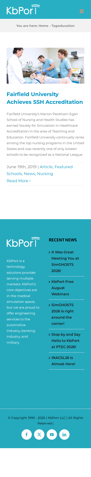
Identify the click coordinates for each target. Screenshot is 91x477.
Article (46, 166)
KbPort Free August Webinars (62, 288)
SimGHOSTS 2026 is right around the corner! (62, 314)
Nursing (45, 173)
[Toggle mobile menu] (82, 11)
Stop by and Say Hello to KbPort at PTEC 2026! (65, 340)
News (29, 173)
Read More (17, 180)
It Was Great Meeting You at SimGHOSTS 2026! (65, 261)
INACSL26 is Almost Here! (63, 361)
